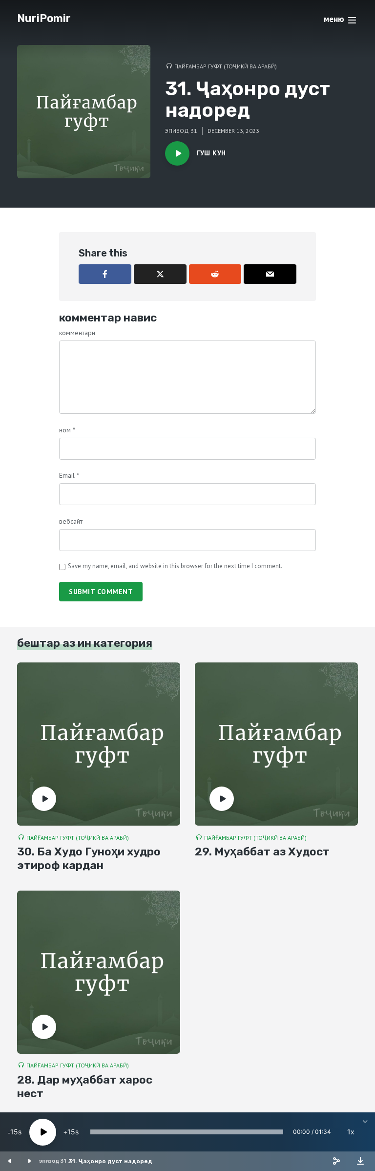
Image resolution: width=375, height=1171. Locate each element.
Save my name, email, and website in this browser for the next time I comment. (175, 566)
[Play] (42, 1132)
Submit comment (101, 591)
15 (14, 1132)
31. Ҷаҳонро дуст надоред (110, 1161)
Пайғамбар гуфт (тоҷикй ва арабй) (225, 66)
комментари (77, 332)
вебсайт (71, 521)
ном (67, 430)
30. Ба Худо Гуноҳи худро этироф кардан (89, 858)
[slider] (186, 1131)
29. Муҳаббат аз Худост (262, 851)
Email (69, 475)
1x (350, 1132)
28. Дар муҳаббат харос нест (84, 1086)
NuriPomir (44, 18)
